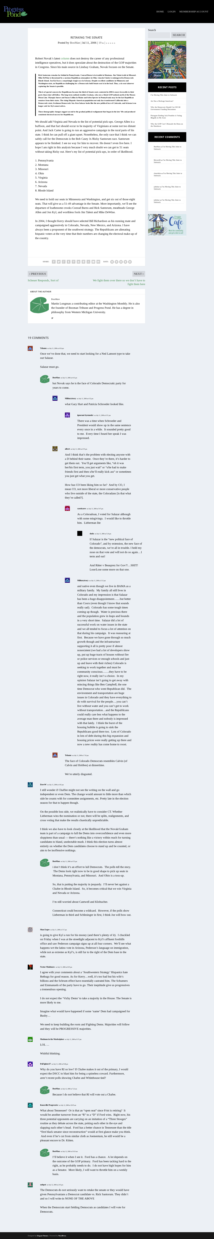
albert (67, 449)
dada (92, 534)
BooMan (75, 42)
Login (172, 12)
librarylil (157, 160)
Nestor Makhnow (47, 967)
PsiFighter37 (45, 1064)
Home (160, 12)
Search (152, 30)
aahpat (43, 1185)
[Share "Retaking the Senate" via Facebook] (53, 261)
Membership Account (193, 12)
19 (100, 42)
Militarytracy (70, 398)
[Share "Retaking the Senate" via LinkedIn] (78, 261)
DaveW (43, 784)
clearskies (157, 173)
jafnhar (157, 187)
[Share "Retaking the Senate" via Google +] (63, 261)
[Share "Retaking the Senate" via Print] (98, 261)
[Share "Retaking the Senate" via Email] (93, 261)
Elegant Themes (42, 1236)
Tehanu (43, 348)
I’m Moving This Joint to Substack (164, 95)
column (65, 58)
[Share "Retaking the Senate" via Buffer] (83, 261)
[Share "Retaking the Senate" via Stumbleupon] (88, 261)
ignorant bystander (85, 415)
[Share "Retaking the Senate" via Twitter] (58, 261)
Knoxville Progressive (49, 1105)
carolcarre (81, 508)
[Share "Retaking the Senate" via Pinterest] (73, 261)
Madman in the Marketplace (52, 1039)
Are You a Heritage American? (162, 101)
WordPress (62, 1236)
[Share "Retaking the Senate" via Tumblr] (68, 261)
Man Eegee (45, 930)
